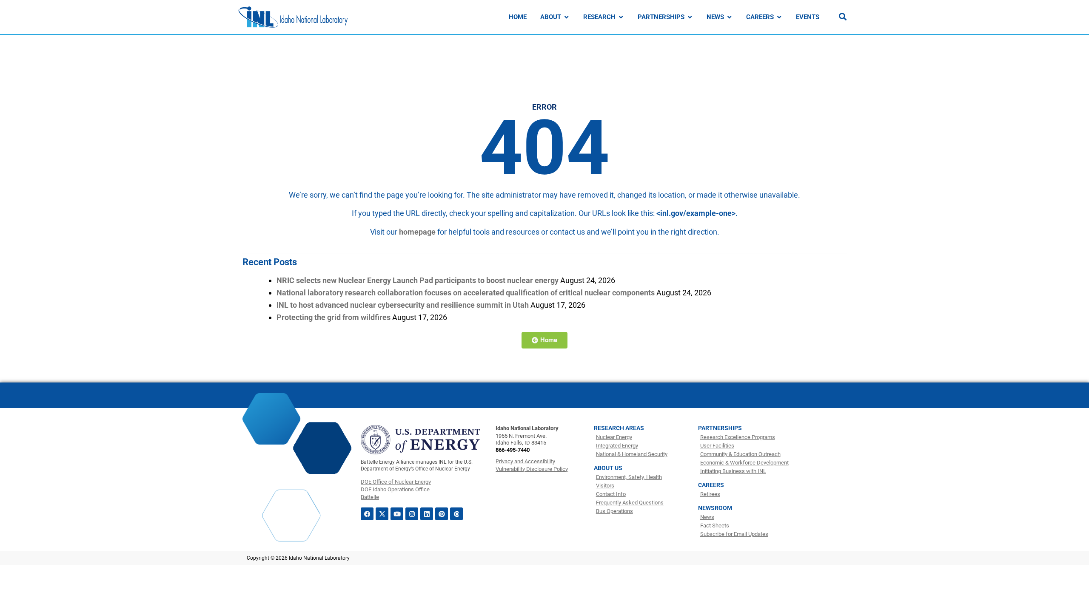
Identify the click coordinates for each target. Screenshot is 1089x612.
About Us (608, 468)
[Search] (843, 16)
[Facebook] (367, 513)
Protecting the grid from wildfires (334, 317)
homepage (417, 231)
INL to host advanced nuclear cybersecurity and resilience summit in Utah (403, 304)
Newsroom (715, 507)
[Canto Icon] (456, 513)
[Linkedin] (426, 513)
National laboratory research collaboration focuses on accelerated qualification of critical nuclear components (466, 292)
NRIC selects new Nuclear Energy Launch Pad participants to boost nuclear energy (418, 280)
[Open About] (566, 17)
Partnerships (720, 428)
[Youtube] (397, 513)
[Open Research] (621, 17)
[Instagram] (411, 513)
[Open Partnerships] (690, 17)
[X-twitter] (382, 513)
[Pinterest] (441, 513)
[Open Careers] (779, 17)
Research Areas (619, 428)
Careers (711, 485)
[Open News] (729, 17)
